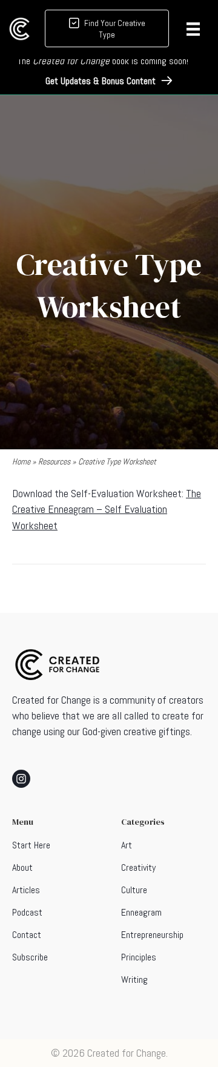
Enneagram (141, 912)
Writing (134, 979)
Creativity (138, 867)
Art (126, 845)
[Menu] (193, 29)
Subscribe (30, 957)
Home (21, 461)
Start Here (31, 845)
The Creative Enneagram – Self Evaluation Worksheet (106, 509)
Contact (26, 934)
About (22, 867)
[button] (109, 81)
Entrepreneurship (152, 934)
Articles (26, 890)
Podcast (27, 912)
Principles (138, 957)
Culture (134, 890)
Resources (54, 461)
